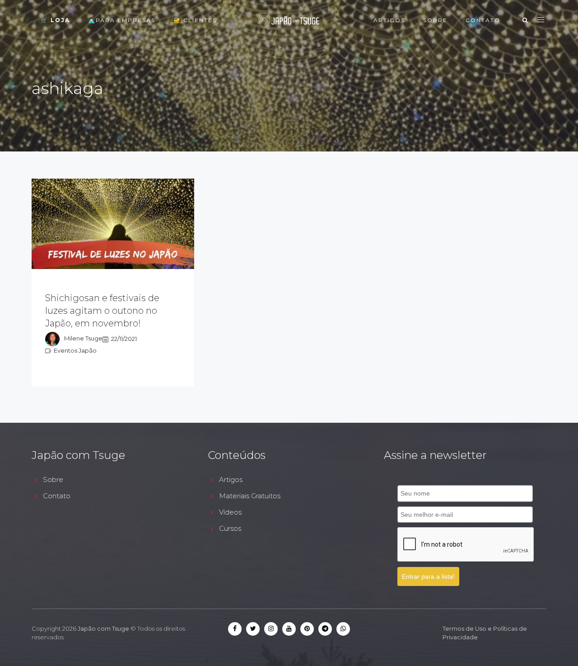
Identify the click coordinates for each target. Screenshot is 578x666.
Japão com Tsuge (103, 628)
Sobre (435, 20)
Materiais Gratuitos (249, 495)
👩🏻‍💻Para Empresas (121, 20)
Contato (483, 20)
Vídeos (230, 512)
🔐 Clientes (195, 20)
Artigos (389, 20)
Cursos (230, 528)
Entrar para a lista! (428, 576)
